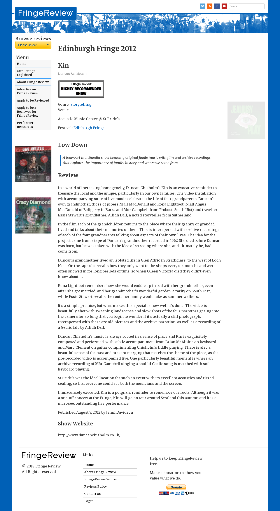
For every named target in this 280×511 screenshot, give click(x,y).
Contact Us (92, 494)
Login (88, 501)
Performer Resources (25, 125)
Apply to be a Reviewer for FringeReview (27, 112)
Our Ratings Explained (26, 73)
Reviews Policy (95, 486)
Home (21, 64)
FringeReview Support (101, 479)
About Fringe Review (33, 82)
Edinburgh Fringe (89, 128)
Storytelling (80, 104)
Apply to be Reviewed (33, 100)
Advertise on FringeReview (27, 91)
